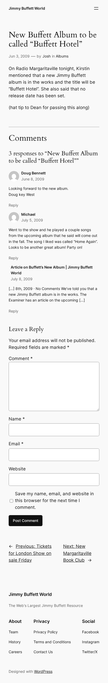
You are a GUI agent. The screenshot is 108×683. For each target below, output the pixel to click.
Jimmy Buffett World (27, 8)
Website (17, 468)
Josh (46, 56)
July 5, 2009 (32, 220)
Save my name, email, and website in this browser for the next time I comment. (54, 500)
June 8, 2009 (32, 179)
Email (16, 443)
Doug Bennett (33, 173)
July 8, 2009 (22, 279)
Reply (13, 205)
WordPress (43, 671)
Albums (62, 56)
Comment (21, 358)
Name (17, 419)
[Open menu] (96, 8)
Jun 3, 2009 (19, 56)
